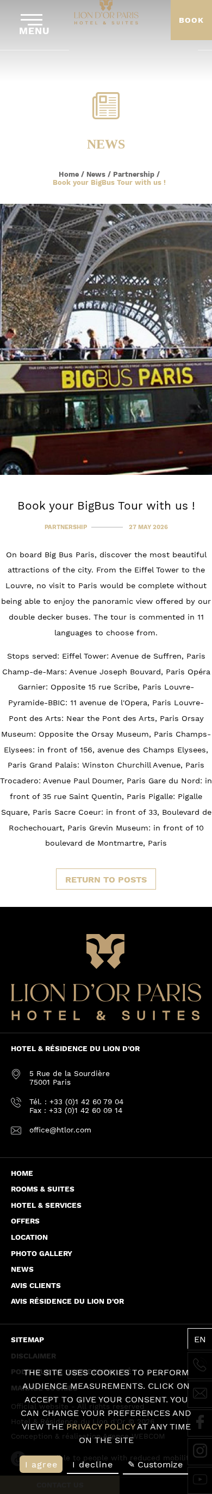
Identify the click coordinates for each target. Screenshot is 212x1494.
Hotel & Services (46, 1205)
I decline (92, 1464)
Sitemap (27, 1339)
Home (69, 174)
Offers (25, 1220)
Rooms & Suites (42, 1188)
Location (29, 1237)
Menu (34, 30)
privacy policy (100, 1426)
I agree (41, 1464)
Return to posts (106, 879)
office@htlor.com (60, 1129)
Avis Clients (36, 1285)
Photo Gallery (41, 1253)
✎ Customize (155, 1464)
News (95, 174)
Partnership (133, 174)
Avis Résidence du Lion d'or (67, 1301)
